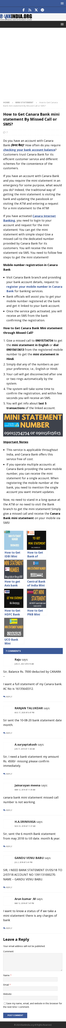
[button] (61, 3)
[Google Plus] (30, 10)
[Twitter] (36, 10)
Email (6, 984)
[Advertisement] (33, 65)
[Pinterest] (42, 10)
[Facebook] (23, 10)
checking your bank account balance (29, 150)
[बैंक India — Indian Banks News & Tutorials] (16, 19)
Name (6, 975)
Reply (9, 697)
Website (7, 993)
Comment (8, 951)
